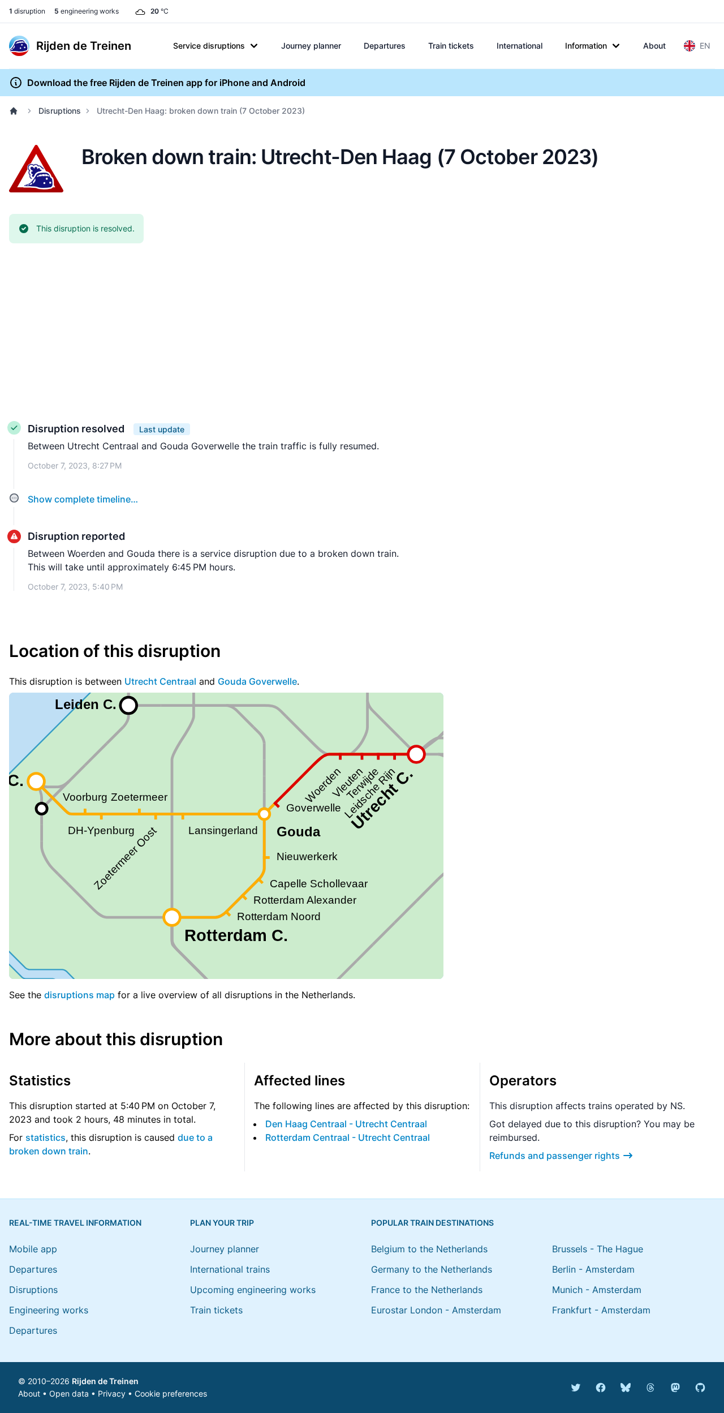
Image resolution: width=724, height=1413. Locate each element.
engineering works (86, 11)
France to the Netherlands (426, 1289)
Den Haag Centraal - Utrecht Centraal (346, 1123)
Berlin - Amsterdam (593, 1269)
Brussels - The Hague (597, 1249)
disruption (27, 11)
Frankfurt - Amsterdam (601, 1310)
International (519, 45)
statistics (45, 1137)
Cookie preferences (171, 1393)
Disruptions (59, 110)
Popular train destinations (432, 1222)
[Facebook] (600, 1387)
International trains (230, 1269)
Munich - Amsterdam (596, 1289)
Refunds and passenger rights (554, 1155)
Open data (69, 1393)
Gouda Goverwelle (257, 681)
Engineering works (48, 1310)
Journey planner (311, 45)
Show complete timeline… (83, 499)
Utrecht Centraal (160, 681)
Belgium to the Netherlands (429, 1249)
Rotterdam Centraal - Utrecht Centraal (347, 1137)
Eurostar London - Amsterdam (436, 1310)
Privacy (112, 1393)
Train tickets (451, 45)
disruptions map (79, 994)
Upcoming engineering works (253, 1289)
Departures (385, 45)
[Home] (16, 110)
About (654, 45)
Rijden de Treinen (105, 1381)
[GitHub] (700, 1387)
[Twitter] (575, 1387)
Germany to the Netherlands (431, 1269)
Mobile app (33, 1249)
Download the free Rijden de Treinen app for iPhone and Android (166, 82)
